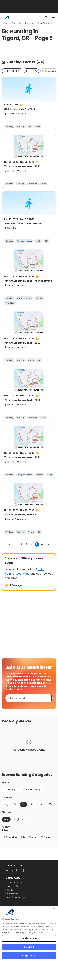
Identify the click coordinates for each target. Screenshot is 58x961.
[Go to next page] (48, 544)
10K (41, 804)
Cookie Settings (29, 938)
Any (6, 804)
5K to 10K (9, 889)
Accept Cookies (29, 955)
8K (32, 804)
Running (29, 23)
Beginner (18, 819)
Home (5, 23)
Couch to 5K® (12, 886)
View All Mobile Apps (15, 897)
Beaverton (11, 837)
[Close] (54, 909)
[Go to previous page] (10, 544)
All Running (9, 789)
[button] (31, 70)
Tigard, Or (17, 23)
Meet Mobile (11, 893)
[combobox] (12, 70)
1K (15, 804)
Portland (48, 837)
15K (50, 804)
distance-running (31, 789)
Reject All (29, 947)
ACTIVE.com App (13, 882)
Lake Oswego (30, 837)
